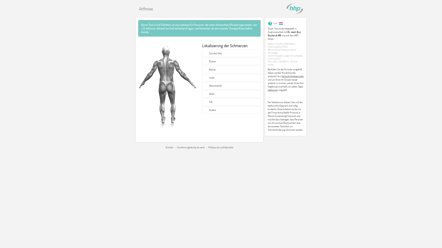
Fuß (210, 101)
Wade (211, 93)
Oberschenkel (215, 85)
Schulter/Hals (215, 53)
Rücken (212, 61)
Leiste (211, 77)
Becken (212, 69)
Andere (212, 109)
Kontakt (170, 147)
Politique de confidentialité (220, 147)
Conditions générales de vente (191, 147)
